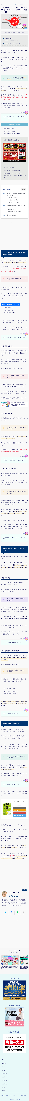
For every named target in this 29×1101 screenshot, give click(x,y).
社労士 (18, 4)
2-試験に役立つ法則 (13, 200)
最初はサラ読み (12, 209)
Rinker (19, 805)
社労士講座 (5, 1080)
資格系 (3, 1087)
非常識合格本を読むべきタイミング (15, 206)
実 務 (3, 1066)
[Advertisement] (14, 234)
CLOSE (23, 189)
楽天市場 (16, 813)
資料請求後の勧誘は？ (12, 215)
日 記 (3, 1070)
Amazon (16, 810)
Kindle (15, 807)
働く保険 (4, 1063)
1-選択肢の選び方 (12, 198)
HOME (2, 1095)
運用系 (3, 1091)
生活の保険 (5, 1073)
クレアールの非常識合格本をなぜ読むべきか (15, 194)
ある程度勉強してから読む (15, 211)
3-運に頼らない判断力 (13, 202)
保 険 (3, 1059)
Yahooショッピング (18, 815)
